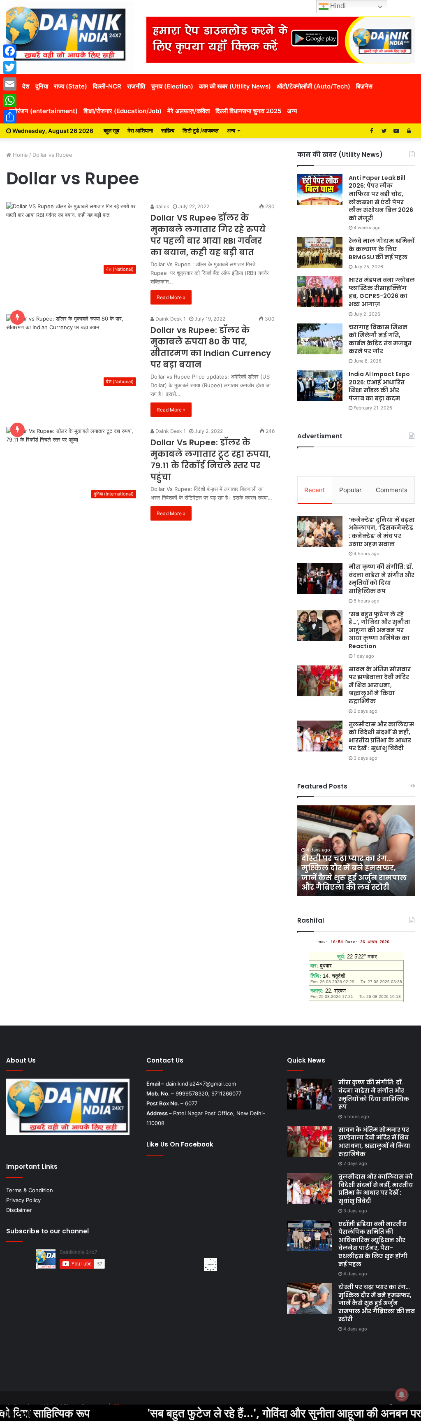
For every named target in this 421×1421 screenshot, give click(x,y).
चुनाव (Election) (172, 86)
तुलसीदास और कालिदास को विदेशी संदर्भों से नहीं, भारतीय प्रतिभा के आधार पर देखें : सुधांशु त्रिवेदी (381, 736)
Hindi (337, 5)
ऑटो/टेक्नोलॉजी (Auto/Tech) (313, 86)
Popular (350, 490)
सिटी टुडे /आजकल (201, 130)
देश (26, 86)
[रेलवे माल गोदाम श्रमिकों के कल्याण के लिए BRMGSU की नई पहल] (319, 252)
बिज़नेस (364, 86)
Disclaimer (19, 1210)
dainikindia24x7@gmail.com (201, 1083)
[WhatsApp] (10, 100)
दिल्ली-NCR (107, 86)
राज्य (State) (70, 86)
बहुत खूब (111, 130)
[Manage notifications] (401, 1394)
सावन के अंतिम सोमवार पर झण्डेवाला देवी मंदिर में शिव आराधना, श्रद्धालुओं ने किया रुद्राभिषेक (380, 685)
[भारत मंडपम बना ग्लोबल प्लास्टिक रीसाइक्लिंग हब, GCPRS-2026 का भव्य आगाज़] (319, 291)
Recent (314, 490)
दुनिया (41, 86)
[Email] (10, 84)
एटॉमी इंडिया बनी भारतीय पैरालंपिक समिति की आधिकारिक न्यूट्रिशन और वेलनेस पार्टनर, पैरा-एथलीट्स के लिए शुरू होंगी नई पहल (372, 1244)
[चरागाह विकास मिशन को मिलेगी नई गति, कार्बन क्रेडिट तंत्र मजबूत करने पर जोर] (319, 338)
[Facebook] (10, 51)
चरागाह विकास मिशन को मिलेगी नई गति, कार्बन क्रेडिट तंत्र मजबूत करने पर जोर (380, 339)
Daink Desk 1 (170, 319)
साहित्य (167, 130)
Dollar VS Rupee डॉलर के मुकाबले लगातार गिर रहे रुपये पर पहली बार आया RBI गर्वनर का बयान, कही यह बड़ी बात (208, 235)
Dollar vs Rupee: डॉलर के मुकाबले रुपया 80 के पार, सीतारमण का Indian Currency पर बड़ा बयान (210, 347)
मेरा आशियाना (140, 130)
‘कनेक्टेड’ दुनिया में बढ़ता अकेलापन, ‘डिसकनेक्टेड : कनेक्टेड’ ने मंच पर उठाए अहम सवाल (382, 532)
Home (19, 154)
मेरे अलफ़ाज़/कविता (188, 111)
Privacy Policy (23, 1200)
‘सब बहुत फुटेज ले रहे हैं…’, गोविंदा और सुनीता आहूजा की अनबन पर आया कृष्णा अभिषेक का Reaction (379, 630)
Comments (391, 490)
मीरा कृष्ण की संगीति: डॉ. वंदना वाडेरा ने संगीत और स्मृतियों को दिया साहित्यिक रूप (381, 579)
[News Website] (70, 37)
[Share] (10, 117)
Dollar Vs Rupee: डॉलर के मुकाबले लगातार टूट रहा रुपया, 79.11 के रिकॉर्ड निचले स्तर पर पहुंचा (210, 460)
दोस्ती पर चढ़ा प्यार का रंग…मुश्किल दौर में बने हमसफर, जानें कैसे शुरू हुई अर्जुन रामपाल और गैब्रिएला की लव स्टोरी (354, 872)
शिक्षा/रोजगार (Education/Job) (122, 111)
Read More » (171, 297)
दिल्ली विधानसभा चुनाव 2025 (248, 111)
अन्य (292, 111)
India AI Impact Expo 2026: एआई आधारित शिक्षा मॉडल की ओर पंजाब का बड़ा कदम (379, 386)
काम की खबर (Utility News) (235, 86)
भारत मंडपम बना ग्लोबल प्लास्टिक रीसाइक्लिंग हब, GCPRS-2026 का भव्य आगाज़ (382, 292)
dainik (161, 206)
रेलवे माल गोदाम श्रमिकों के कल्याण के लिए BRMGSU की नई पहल (381, 249)
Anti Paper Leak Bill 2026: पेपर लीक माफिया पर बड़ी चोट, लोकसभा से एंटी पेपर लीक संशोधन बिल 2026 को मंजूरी (381, 198)
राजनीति (136, 86)
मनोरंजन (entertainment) (43, 111)
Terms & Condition (29, 1190)
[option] (356, 850)
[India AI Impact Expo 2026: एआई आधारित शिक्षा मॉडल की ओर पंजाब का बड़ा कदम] (319, 385)
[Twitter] (10, 67)
